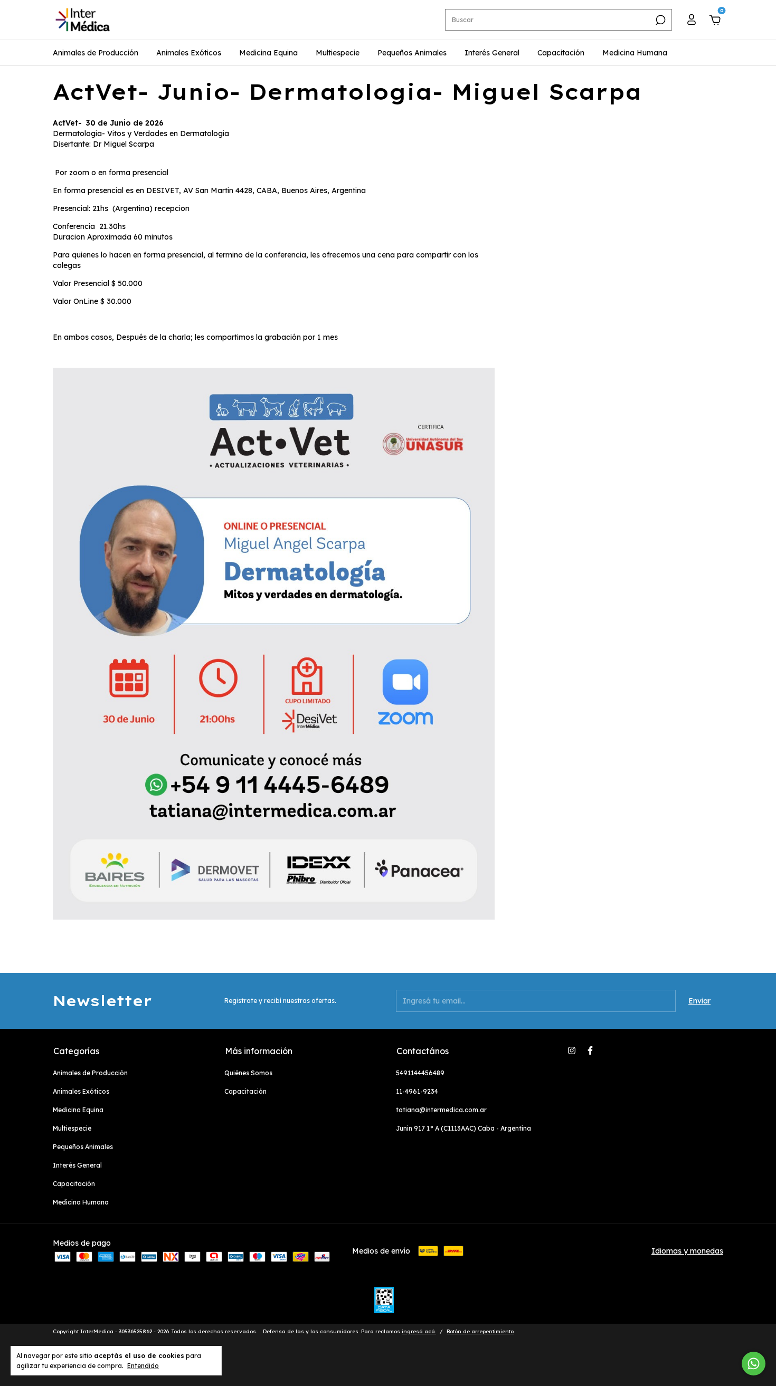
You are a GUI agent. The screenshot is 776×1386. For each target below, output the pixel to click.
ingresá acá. (419, 1331)
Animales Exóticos (188, 53)
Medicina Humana (634, 53)
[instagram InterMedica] (571, 1050)
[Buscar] (659, 20)
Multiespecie (337, 53)
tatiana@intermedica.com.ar (441, 1110)
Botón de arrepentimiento (480, 1331)
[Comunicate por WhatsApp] (753, 1363)
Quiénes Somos (248, 1073)
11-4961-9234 (417, 1091)
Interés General (492, 53)
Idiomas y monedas (687, 1251)
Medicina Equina (268, 53)
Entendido (143, 1366)
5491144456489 (420, 1073)
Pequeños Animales (412, 53)
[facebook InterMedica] (590, 1050)
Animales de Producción (95, 53)
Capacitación (560, 53)
